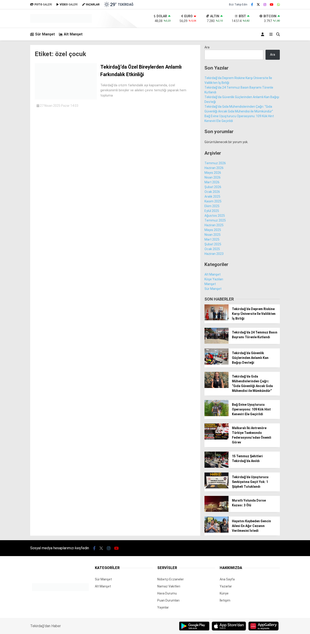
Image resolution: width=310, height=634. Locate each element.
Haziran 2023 (214, 254)
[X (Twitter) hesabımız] (258, 4)
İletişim (225, 600)
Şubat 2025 (212, 244)
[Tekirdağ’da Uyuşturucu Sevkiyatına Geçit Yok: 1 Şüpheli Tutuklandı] (216, 487)
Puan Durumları (168, 600)
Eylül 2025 (211, 211)
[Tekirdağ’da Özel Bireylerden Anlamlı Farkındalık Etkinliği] (66, 98)
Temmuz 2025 (215, 220)
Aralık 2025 (212, 196)
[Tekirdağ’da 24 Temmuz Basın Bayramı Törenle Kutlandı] (216, 342)
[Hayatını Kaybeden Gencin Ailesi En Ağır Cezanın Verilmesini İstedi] (216, 531)
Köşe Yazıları (213, 279)
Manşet (210, 284)
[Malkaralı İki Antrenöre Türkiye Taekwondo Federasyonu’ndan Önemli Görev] (216, 438)
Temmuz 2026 (215, 163)
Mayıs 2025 (212, 230)
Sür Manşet (45, 34)
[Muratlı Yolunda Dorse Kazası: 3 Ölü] (216, 510)
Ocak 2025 (212, 249)
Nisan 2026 (212, 177)
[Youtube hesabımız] (271, 4)
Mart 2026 (211, 182)
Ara (206, 47)
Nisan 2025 (212, 234)
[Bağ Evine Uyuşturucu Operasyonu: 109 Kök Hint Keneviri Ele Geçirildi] (216, 415)
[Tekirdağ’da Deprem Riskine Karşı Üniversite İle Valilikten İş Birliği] (216, 319)
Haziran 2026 (214, 168)
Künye (224, 593)
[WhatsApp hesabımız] (278, 4)
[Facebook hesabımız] (252, 4)
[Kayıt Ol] (263, 34)
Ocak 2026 (212, 192)
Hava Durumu (167, 593)
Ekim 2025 (211, 206)
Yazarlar (226, 586)
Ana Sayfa (227, 579)
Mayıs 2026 (212, 172)
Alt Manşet (73, 34)
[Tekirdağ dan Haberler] (61, 21)
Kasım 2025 (212, 201)
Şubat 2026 (212, 187)
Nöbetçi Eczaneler (170, 579)
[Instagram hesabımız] (264, 4)
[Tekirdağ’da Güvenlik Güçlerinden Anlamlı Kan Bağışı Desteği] (216, 363)
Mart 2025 (211, 239)
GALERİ (43, 4)
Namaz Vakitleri (168, 586)
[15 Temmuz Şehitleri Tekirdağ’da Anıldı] (216, 466)
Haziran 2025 (214, 225)
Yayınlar (163, 607)
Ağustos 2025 (214, 215)
